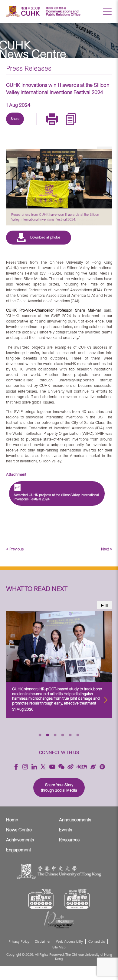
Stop (107, 619)
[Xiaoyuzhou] (93, 781)
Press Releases (28, 68)
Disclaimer (43, 956)
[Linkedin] (18, 126)
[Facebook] (16, 781)
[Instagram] (25, 781)
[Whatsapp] (74, 126)
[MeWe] (88, 126)
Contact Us (96, 956)
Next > (106, 563)
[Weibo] (70, 781)
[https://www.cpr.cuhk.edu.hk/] (62, 11)
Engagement (18, 864)
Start (102, 619)
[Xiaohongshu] (82, 780)
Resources (69, 854)
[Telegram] (46, 126)
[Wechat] (61, 781)
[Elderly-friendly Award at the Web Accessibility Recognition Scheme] (77, 913)
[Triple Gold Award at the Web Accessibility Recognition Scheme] (40, 913)
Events (65, 844)
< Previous (15, 563)
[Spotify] (102, 781)
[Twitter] (32, 126)
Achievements (20, 854)
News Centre (19, 844)
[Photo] (59, 178)
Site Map (59, 962)
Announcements (75, 834)
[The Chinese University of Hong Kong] (24, 11)
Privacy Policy (18, 956)
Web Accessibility (69, 956)
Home (12, 834)
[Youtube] (52, 781)
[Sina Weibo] (60, 126)
